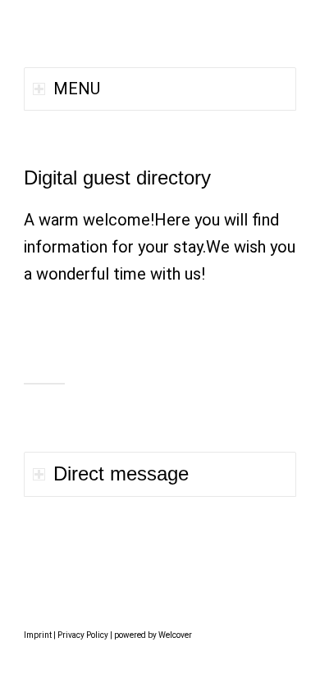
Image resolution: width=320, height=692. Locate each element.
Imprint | (40, 635)
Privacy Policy (82, 635)
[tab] (160, 474)
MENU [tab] (76, 88)
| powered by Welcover (150, 635)
